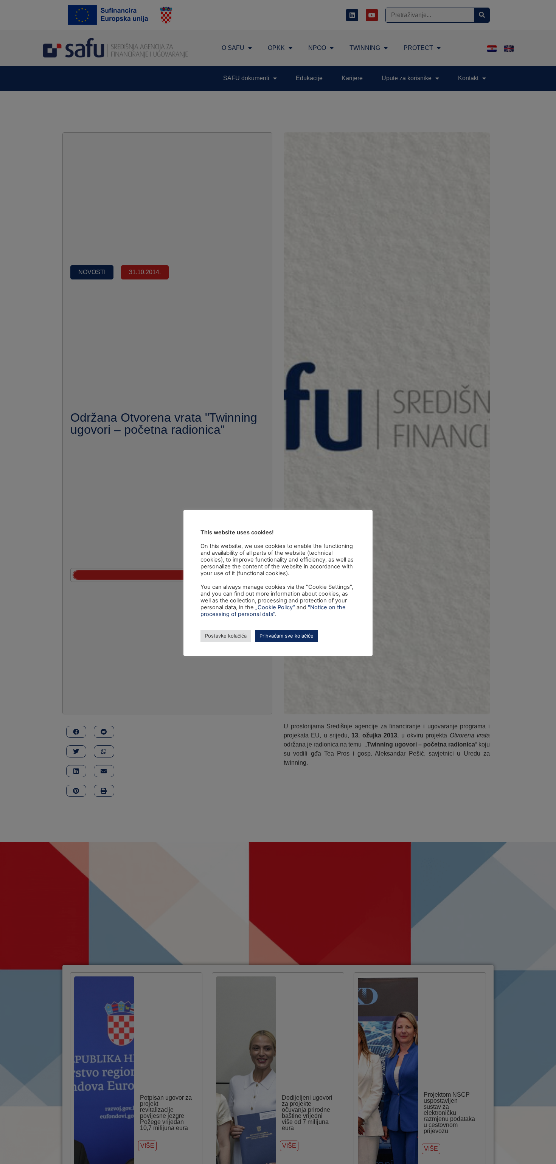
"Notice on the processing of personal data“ (273, 611)
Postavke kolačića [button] (226, 636)
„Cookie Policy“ (275, 607)
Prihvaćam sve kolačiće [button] (286, 636)
